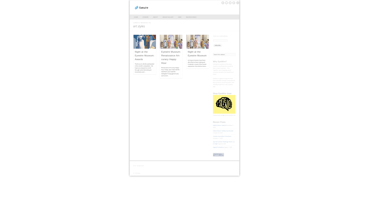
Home (136, 17)
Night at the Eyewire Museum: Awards (144, 56)
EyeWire (145, 17)
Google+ (222, 2)
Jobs (179, 17)
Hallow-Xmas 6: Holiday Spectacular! (223, 131)
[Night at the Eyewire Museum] (197, 42)
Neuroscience (191, 17)
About (155, 17)
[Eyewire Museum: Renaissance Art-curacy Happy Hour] (171, 42)
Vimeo (226, 2)
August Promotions (218, 147)
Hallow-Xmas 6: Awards (219, 125)
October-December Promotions (222, 136)
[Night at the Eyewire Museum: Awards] (144, 42)
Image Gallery (168, 17)
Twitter (230, 2)
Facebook (233, 2)
